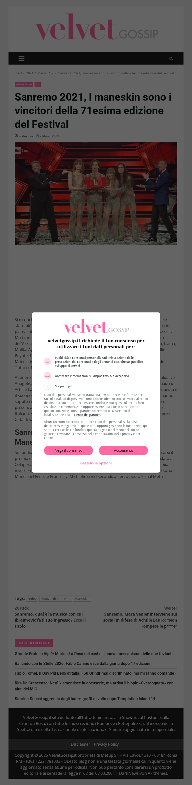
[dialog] (96, 392)
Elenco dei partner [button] (87, 415)
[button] (96, 386)
